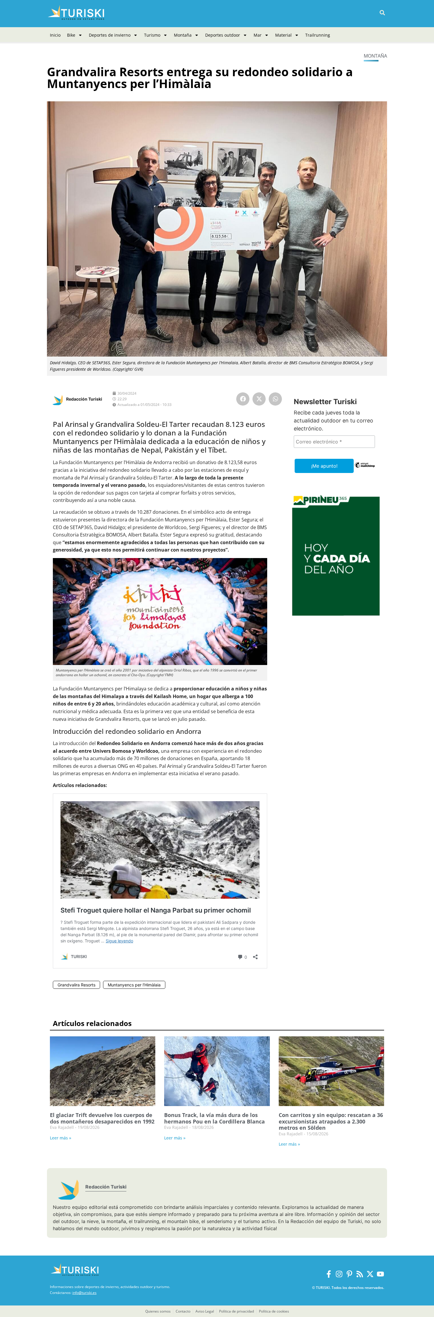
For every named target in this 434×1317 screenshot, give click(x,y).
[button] (382, 13)
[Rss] (359, 1274)
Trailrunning (317, 35)
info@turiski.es (84, 1292)
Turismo (152, 35)
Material (283, 35)
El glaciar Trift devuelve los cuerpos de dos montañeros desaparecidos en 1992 (102, 1118)
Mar (258, 35)
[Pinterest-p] (349, 1274)
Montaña (183, 35)
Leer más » (60, 1138)
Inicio (55, 35)
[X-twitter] (370, 1274)
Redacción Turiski (84, 398)
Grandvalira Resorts (76, 984)
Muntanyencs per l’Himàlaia (134, 984)
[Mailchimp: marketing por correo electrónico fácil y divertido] (365, 469)
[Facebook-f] (328, 1274)
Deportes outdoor (222, 35)
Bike (71, 35)
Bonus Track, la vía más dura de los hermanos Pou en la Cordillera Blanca (214, 1118)
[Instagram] (339, 1274)
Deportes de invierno (109, 35)
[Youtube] (380, 1274)
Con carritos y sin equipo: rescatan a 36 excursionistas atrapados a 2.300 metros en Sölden (331, 1121)
